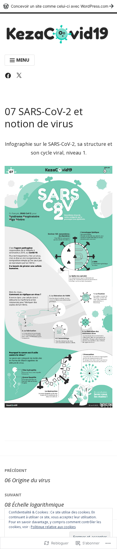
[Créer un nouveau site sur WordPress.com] (58, 6)
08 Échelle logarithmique (34, 500)
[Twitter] (20, 77)
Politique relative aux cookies (53, 527)
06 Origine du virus (27, 476)
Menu (22, 60)
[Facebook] (9, 77)
